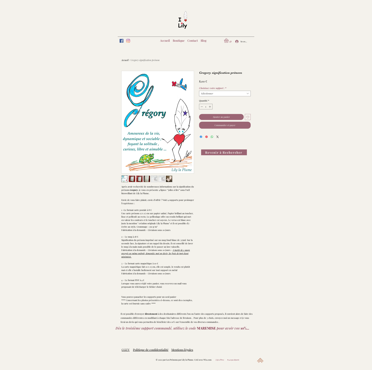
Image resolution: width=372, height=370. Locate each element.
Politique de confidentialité (150, 350)
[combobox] (225, 93)
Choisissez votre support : (212, 88)
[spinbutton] (205, 106)
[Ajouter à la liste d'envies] (248, 117)
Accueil (124, 60)
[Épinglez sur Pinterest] (206, 137)
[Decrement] (201, 106)
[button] (229, 40)
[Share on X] (217, 137)
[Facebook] (121, 41)
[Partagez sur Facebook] (201, 137)
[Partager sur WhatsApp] (212, 137)
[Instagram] (128, 41)
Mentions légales (182, 350)
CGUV (126, 350)
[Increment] (210, 106)
